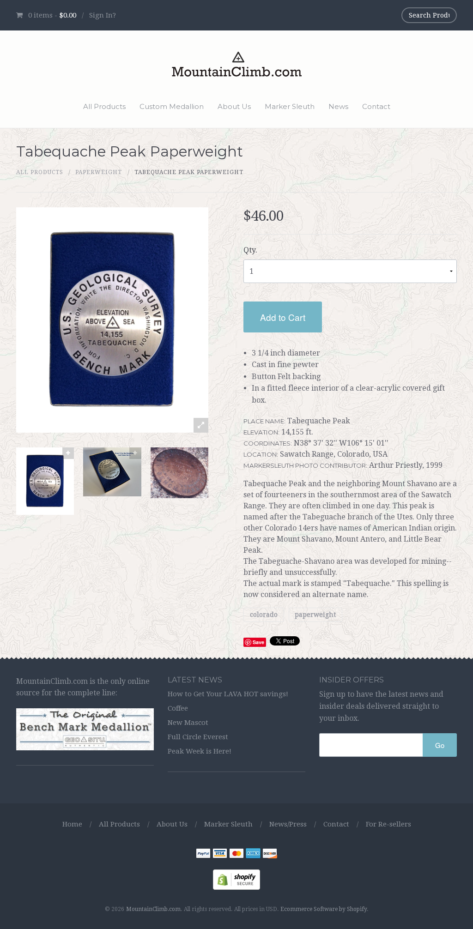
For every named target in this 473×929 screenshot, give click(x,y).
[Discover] (269, 855)
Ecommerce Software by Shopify (323, 909)
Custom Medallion (171, 106)
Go (439, 745)
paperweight (98, 172)
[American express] (253, 855)
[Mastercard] (236, 855)
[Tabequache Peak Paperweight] (45, 481)
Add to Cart (282, 317)
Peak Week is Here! (199, 751)
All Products (104, 106)
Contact (376, 106)
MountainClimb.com (153, 909)
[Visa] (219, 855)
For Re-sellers (388, 824)
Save (258, 642)
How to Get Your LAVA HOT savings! (228, 694)
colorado (264, 615)
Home (72, 824)
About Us (234, 106)
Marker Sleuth (290, 106)
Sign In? (102, 15)
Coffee (178, 708)
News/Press (288, 824)
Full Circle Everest (198, 737)
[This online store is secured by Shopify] (236, 879)
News (338, 106)
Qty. (250, 250)
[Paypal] (203, 855)
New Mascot (188, 722)
